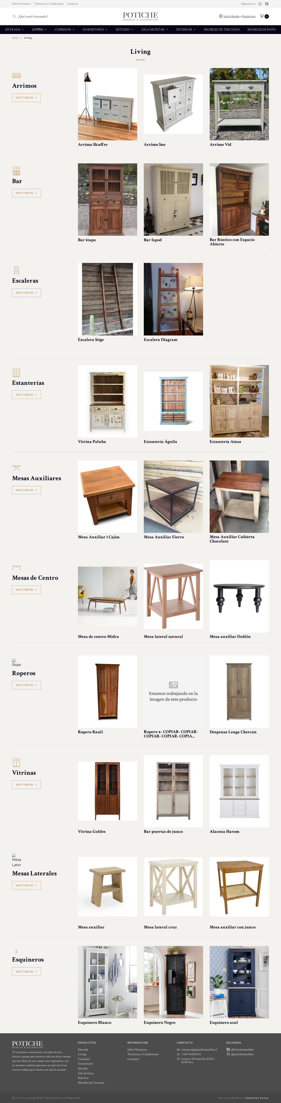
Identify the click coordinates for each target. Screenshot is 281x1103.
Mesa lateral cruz (160, 927)
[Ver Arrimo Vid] (239, 104)
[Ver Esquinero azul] (239, 982)
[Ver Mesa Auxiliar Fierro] (173, 496)
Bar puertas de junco (163, 831)
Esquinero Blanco (94, 1022)
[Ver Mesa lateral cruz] (173, 886)
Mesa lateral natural (163, 636)
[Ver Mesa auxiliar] (107, 886)
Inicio (15, 38)
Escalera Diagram (160, 339)
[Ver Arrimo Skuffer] (107, 104)
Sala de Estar (153, 29)
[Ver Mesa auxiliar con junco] (239, 886)
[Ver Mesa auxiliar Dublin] (239, 596)
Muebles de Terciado (222, 29)
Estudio (123, 29)
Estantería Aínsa (225, 441)
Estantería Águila (160, 441)
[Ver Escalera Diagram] (173, 299)
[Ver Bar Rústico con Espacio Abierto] (239, 199)
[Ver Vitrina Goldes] (107, 791)
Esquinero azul (224, 1022)
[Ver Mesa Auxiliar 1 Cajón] (107, 496)
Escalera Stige (91, 339)
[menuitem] (15, 29)
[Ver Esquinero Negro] (173, 982)
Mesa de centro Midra (98, 636)
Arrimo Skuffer (93, 144)
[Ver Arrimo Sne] (173, 104)
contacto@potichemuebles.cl (199, 1049)
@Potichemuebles (242, 1049)
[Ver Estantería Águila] (173, 401)
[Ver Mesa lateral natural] (173, 596)
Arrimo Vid (220, 144)
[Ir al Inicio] (140, 16)
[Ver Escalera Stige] (107, 299)
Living (38, 29)
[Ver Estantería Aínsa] (239, 401)
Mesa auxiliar (91, 927)
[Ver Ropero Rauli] (107, 691)
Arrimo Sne (155, 144)
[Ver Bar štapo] (107, 199)
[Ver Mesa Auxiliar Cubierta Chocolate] (239, 496)
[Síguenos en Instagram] (260, 4)
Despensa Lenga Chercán (233, 732)
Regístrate (249, 16)
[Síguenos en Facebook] (267, 4)
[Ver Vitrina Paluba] (107, 401)
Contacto (72, 4)
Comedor (63, 29)
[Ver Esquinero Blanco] (107, 982)
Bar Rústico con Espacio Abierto (232, 241)
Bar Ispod (153, 240)
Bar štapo (87, 240)
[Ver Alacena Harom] (239, 791)
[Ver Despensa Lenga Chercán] (239, 691)
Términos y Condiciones (49, 4)
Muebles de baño (261, 29)
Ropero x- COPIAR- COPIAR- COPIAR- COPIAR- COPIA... (171, 734)
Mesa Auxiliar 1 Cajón (99, 537)
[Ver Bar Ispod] (173, 199)
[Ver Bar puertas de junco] (173, 791)
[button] (264, 16)
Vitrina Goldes (92, 831)
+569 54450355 (191, 1054)
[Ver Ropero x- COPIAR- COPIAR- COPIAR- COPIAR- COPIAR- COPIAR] (173, 691)
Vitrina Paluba (92, 441)
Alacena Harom (224, 831)
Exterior (184, 29)
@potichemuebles (241, 1054)
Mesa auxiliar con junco (233, 927)
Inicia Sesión (231, 16)
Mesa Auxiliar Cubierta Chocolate (232, 539)
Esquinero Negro (159, 1022)
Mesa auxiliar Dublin (230, 636)
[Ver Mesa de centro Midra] (107, 596)
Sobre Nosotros (21, 4)
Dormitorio (94, 29)
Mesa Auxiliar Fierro (164, 537)
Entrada (13, 29)
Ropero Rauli (90, 732)
